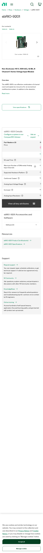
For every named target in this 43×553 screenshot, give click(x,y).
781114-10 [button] (4, 29)
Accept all (21, 541)
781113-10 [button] (11, 29)
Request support (9, 265)
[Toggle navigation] (11, 4)
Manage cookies (21, 548)
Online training (9, 302)
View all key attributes (18, 203)
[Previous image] (6, 42)
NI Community (9, 278)
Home (4, 10)
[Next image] (37, 42)
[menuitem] (32, 5)
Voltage (26, 10)
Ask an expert (33, 135)
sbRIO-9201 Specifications (13, 244)
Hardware (17, 10)
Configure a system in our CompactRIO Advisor (13, 135)
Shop (10, 10)
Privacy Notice (23, 530)
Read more (5, 93)
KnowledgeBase (9, 289)
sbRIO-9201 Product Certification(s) (16, 240)
